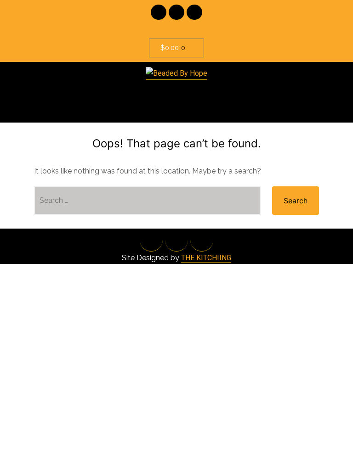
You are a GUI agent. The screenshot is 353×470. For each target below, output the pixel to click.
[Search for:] (147, 200)
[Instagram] (194, 12)
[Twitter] (176, 12)
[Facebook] (158, 12)
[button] (176, 96)
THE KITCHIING (206, 257)
